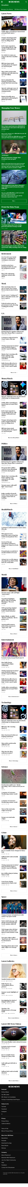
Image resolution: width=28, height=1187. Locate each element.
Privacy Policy (5, 1121)
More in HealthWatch (13, 568)
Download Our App (6, 1143)
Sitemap (3, 1148)
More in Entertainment (13, 696)
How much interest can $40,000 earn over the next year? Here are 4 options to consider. (13, 137)
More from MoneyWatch (13, 437)
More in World (13, 633)
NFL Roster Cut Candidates (8, 1097)
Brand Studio (4, 1145)
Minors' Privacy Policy (7, 1131)
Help (2, 1162)
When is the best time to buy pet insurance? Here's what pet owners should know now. (13, 164)
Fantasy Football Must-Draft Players (10, 1099)
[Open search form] (26, 1)
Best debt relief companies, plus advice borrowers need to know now (11, 196)
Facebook (4, 1109)
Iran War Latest (5, 1094)
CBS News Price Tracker (20, 9)
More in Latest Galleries (13, 1018)
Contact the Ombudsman (8, 1167)
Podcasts (3, 1140)
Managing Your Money (7, 9)
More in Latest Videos (13, 1080)
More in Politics (13, 503)
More (13, 201)
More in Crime (13, 891)
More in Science (13, 826)
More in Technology (13, 760)
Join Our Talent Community (8, 1160)
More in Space (13, 955)
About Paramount (6, 1155)
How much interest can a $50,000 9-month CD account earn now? (13, 134)
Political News (5, 1092)
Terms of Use (4, 1128)
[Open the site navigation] (5, 1)
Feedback (4, 1165)
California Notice (5, 1123)
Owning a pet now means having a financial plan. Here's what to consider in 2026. (13, 167)
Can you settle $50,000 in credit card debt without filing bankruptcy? (12, 193)
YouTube (3, 1106)
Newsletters (4, 1138)
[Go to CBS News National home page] (14, 2)
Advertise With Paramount (8, 1157)
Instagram (4, 1111)
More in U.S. (13, 372)
